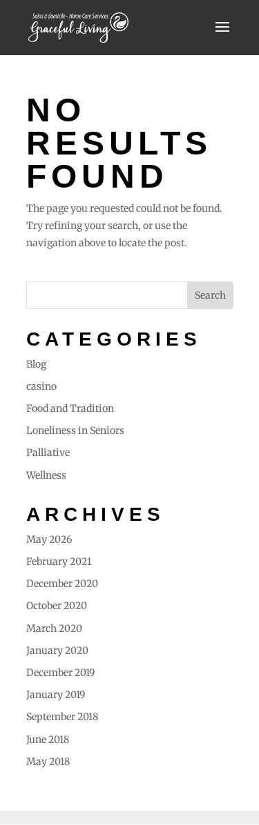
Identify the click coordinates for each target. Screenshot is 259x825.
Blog (36, 364)
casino (41, 386)
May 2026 (49, 539)
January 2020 (57, 650)
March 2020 (54, 628)
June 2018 (47, 739)
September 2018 (62, 716)
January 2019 (55, 694)
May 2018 (48, 761)
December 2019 (60, 672)
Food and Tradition (70, 408)
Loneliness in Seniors (75, 430)
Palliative (48, 452)
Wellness (46, 475)
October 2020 (56, 605)
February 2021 (58, 561)
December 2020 (62, 583)
